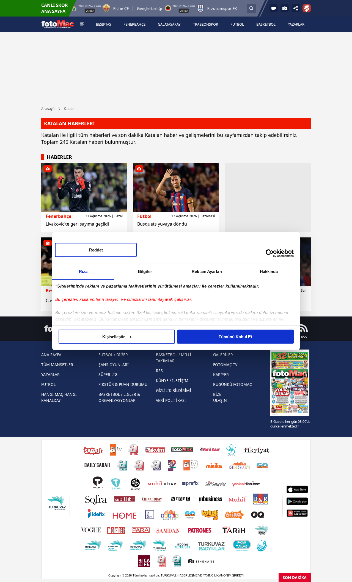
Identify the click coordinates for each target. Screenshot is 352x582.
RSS (159, 370)
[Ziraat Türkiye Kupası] (306, 8)
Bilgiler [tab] (145, 271)
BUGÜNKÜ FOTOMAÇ (232, 384)
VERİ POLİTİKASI (171, 400)
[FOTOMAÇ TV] (274, 8)
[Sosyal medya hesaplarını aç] (296, 8)
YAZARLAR (50, 374)
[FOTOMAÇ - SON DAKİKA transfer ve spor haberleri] (57, 24)
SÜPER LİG (107, 374)
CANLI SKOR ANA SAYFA (54, 8)
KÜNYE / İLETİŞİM (172, 380)
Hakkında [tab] (269, 271)
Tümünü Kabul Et (235, 336)
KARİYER (221, 374)
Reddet (96, 249)
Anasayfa (48, 108)
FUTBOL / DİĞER (113, 354)
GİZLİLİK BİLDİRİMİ (173, 390)
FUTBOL (48, 384)
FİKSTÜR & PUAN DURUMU (122, 384)
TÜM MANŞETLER (57, 364)
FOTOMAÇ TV (225, 364)
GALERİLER (223, 354)
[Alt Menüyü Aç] (82, 24)
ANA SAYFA (51, 354)
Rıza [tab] (83, 271)
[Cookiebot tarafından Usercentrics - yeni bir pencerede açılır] (270, 253)
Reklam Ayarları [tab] (207, 271)
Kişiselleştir (113, 336)
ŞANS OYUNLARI (113, 364)
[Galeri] (284, 8)
